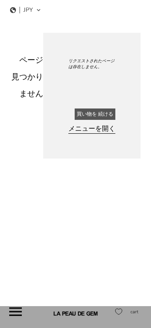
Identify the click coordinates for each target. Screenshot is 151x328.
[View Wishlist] (118, 311)
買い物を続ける (95, 114)
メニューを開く (91, 128)
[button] (25, 10)
